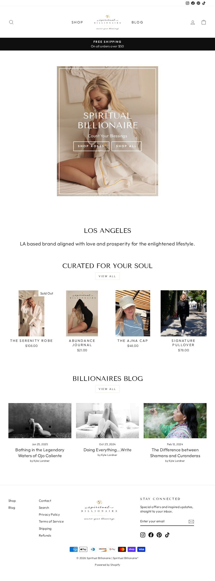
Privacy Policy (49, 514)
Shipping (45, 528)
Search (44, 508)
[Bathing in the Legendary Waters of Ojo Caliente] (39, 420)
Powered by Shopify (107, 564)
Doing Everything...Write (108, 449)
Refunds (45, 535)
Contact (45, 501)
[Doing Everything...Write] (107, 420)
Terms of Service (51, 521)
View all (107, 276)
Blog (137, 22)
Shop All (126, 146)
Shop (77, 22)
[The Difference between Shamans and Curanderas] (175, 420)
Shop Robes (91, 146)
